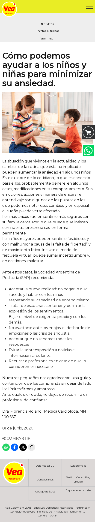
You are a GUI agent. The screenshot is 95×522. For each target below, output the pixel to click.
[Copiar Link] (31, 447)
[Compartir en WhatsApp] (6, 447)
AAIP (53, 515)
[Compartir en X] (23, 447)
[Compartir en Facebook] (14, 447)
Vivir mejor (48, 38)
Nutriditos (47, 24)
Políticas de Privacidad (52, 511)
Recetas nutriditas (47, 31)
